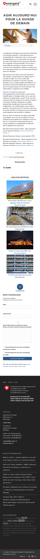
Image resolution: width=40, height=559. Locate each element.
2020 (21, 520)
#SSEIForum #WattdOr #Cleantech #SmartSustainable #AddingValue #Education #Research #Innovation (19, 526)
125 (28, 518)
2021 (9, 521)
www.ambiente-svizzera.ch (24, 145)
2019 (24, 517)
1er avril (32, 518)
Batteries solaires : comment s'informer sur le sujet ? (20, 457)
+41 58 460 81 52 (16, 438)
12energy (31, 521)
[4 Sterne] (7, 157)
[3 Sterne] (6, 157)
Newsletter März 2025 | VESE (12, 497)
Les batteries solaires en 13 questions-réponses (20, 460)
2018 (18, 518)
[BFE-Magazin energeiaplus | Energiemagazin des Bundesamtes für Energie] (16, 4)
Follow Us (22, 556)
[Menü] (34, 4)
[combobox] (18, 45)
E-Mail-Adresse (7, 313)
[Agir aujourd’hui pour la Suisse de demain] (20, 36)
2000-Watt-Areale (15, 528)
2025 (26, 521)
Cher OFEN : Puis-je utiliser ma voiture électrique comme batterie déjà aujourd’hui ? (19, 480)
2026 (28, 528)
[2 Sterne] (4, 157)
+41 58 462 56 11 (16, 435)
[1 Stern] (3, 157)
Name (4, 304)
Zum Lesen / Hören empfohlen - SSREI (15, 464)
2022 (5, 523)
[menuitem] (29, 4)
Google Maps (7, 422)
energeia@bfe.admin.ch (10, 441)
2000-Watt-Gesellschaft (9, 518)
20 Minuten (23, 528)
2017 (10, 524)
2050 (15, 521)
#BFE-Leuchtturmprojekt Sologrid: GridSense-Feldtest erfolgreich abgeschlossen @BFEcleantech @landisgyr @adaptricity (20, 531)
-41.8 (31, 528)
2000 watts (6, 535)
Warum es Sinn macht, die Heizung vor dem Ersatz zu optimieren (19, 467)
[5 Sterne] (8, 157)
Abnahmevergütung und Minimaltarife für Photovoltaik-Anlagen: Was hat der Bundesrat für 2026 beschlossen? (19, 502)
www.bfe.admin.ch (8, 443)
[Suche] (29, 4)
